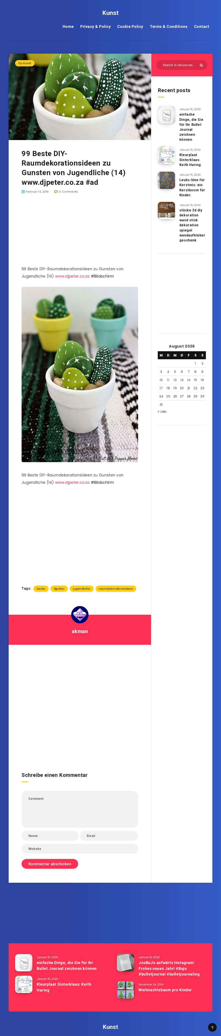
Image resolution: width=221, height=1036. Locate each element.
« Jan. (162, 411)
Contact (201, 26)
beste (41, 589)
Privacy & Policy (95, 26)
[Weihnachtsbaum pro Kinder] (125, 990)
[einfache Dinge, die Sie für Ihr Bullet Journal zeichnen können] (166, 114)
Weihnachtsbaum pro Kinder (165, 990)
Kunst (110, 12)
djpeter (59, 589)
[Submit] (201, 65)
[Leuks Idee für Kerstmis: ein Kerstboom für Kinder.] (166, 180)
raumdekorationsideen (116, 589)
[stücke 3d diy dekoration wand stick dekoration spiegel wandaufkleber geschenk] (166, 210)
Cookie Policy (130, 26)
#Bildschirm (102, 276)
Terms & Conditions (168, 26)
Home (68, 26)
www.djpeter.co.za (72, 276)
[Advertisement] (80, 232)
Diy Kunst (24, 63)
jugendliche (81, 589)
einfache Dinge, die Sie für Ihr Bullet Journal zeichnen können (191, 127)
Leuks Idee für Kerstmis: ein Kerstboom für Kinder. (192, 187)
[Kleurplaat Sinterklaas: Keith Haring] (166, 155)
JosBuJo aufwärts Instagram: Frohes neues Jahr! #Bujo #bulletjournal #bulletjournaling (169, 968)
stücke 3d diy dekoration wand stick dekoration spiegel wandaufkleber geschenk (192, 225)
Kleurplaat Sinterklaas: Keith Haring (190, 160)
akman (80, 631)
